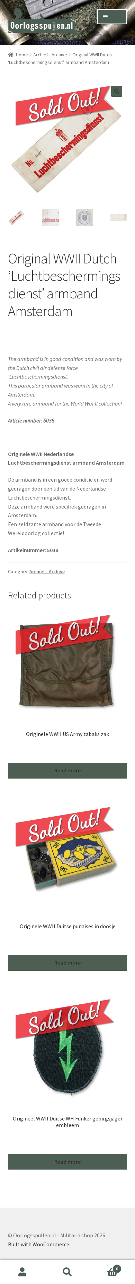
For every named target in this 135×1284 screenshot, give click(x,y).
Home (22, 55)
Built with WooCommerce (38, 1244)
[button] (116, 91)
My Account (22, 1272)
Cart (104, 1266)
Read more (67, 770)
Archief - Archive (50, 55)
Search (67, 1272)
